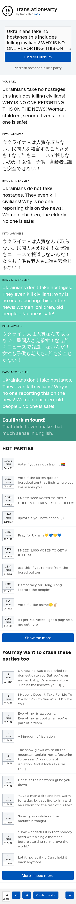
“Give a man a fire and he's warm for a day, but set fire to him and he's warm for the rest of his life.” (45, 800)
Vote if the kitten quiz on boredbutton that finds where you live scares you (45, 482)
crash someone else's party (40, 68)
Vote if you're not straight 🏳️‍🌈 (41, 464)
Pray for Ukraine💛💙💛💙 (40, 535)
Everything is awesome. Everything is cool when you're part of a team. (42, 718)
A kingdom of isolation (36, 736)
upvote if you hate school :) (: (41, 518)
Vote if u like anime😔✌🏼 (37, 605)
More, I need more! (38, 875)
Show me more (38, 637)
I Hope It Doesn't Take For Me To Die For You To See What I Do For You (45, 699)
